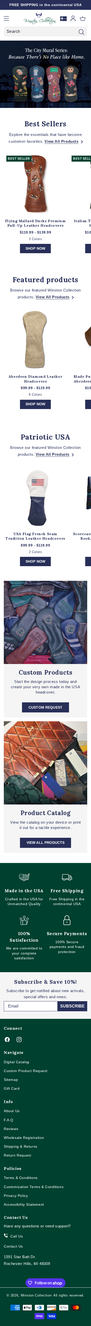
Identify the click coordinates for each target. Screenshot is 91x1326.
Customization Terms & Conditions (33, 1187)
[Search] (81, 32)
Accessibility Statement (24, 1204)
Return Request (17, 1155)
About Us (12, 1111)
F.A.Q (8, 1120)
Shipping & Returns (20, 1146)
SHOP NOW (35, 248)
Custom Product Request (25, 1071)
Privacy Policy (16, 1196)
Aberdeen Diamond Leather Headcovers (35, 378)
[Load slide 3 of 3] (52, 105)
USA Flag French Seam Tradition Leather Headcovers (35, 536)
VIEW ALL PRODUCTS (46, 843)
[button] (6, 18)
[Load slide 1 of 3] (39, 105)
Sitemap (11, 1080)
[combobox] (45, 31)
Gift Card (11, 1088)
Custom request (45, 707)
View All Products (61, 141)
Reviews (11, 1129)
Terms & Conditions (21, 1178)
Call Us (16, 1236)
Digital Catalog (16, 1062)
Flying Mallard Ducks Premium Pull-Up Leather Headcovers (35, 223)
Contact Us (13, 1246)
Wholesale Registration (24, 1138)
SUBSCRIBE (72, 1006)
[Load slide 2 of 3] (45, 105)
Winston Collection (36, 1295)
